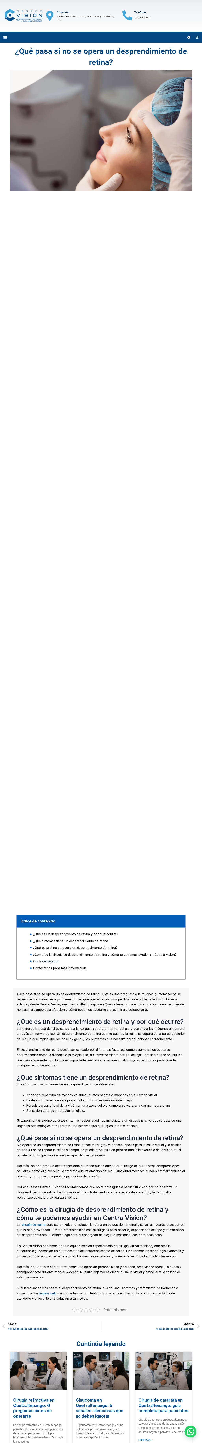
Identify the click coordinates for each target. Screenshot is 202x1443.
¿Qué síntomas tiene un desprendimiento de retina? (71, 941)
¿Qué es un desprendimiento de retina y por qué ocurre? (75, 934)
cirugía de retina (33, 1225)
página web (47, 1293)
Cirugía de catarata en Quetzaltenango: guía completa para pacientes (163, 1405)
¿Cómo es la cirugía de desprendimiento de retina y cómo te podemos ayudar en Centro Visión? (105, 955)
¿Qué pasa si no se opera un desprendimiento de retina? (75, 948)
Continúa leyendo (46, 961)
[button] (5, 37)
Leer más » (145, 1440)
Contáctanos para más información (59, 968)
